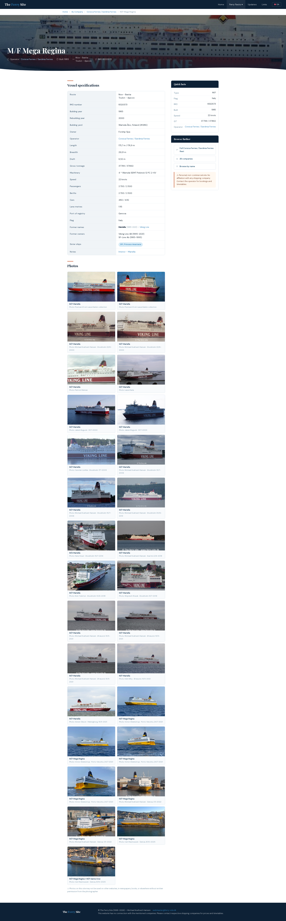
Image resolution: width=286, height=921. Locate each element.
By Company (77, 12)
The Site (15, 4)
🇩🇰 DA (276, 4)
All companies (186, 159)
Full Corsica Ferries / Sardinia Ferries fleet (197, 150)
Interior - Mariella (127, 251)
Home (221, 4)
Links (264, 4)
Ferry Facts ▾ (236, 4)
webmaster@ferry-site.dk (164, 910)
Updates (252, 4)
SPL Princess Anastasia (130, 244)
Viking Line (144, 227)
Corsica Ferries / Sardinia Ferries (101, 12)
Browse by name (187, 166)
